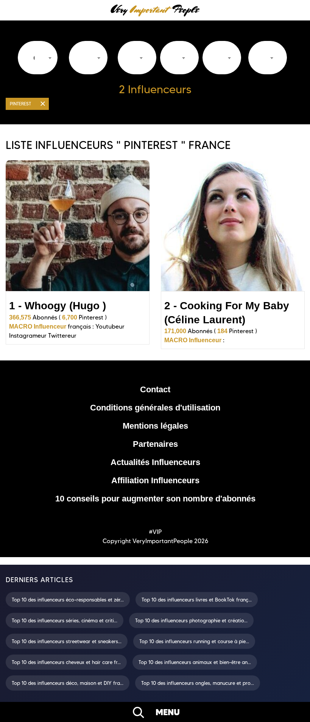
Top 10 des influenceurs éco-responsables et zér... (68, 600)
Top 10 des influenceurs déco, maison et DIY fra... (67, 683)
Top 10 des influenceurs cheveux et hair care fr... (66, 662)
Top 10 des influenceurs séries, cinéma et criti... (64, 620)
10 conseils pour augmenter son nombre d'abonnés (155, 498)
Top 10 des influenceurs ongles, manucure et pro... (197, 683)
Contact (155, 389)
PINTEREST (20, 103)
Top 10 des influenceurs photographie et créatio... (191, 620)
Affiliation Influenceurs (155, 480)
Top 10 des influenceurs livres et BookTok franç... (197, 600)
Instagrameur (28, 335)
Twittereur (62, 335)
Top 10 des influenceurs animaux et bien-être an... (195, 662)
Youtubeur (110, 326)
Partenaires (155, 444)
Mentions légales (155, 426)
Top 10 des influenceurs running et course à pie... (194, 641)
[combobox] (38, 57)
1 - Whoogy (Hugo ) (57, 306)
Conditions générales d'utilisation (155, 407)
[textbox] (33, 58)
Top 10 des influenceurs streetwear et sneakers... (67, 641)
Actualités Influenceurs (155, 462)
